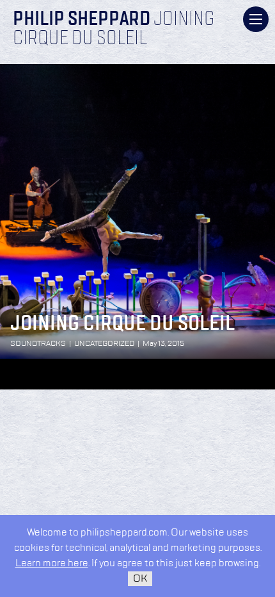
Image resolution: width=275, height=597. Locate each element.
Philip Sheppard (81, 19)
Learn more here (51, 563)
